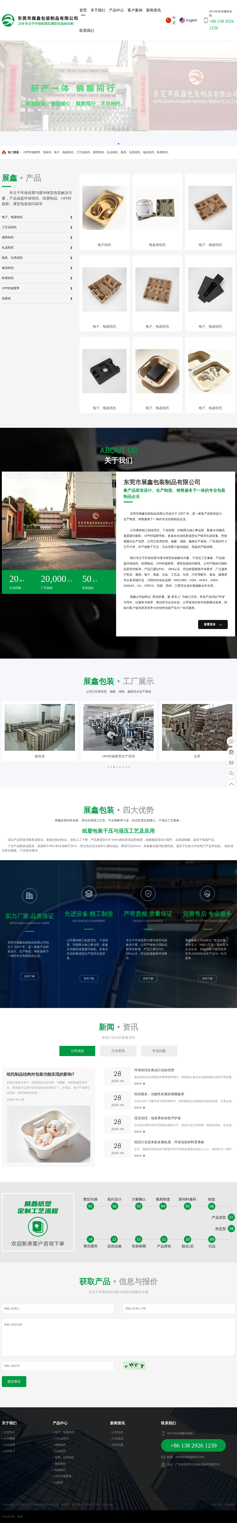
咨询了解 (29, 976)
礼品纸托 (112, 152)
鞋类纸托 (162, 152)
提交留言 (14, 1381)
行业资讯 (117, 1438)
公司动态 (117, 1432)
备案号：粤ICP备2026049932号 (80, 1504)
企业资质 (9, 1445)
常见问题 (117, 1445)
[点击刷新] (134, 1365)
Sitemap (107, 1504)
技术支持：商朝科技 (223, 1505)
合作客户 (9, 1451)
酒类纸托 (98, 152)
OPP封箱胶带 (32, 152)
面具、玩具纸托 (130, 152)
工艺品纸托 (83, 152)
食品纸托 (148, 152)
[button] (108, 767)
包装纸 (47, 152)
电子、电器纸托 (64, 152)
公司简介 (9, 1432)
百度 (20, 1516)
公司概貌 (9, 1438)
